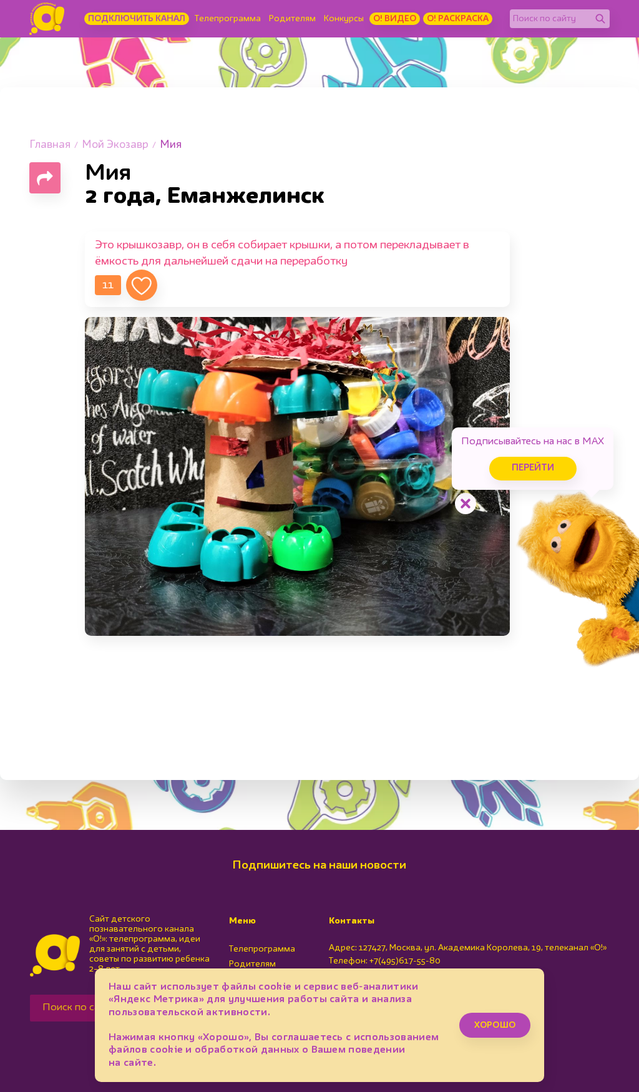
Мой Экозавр (115, 145)
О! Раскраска (458, 18)
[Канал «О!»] (46, 18)
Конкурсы (344, 18)
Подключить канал (136, 18)
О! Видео (394, 18)
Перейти (533, 468)
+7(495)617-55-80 (405, 961)
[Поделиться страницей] (45, 177)
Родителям (292, 18)
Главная (50, 145)
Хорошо (494, 1025)
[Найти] (600, 18)
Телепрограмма (228, 18)
